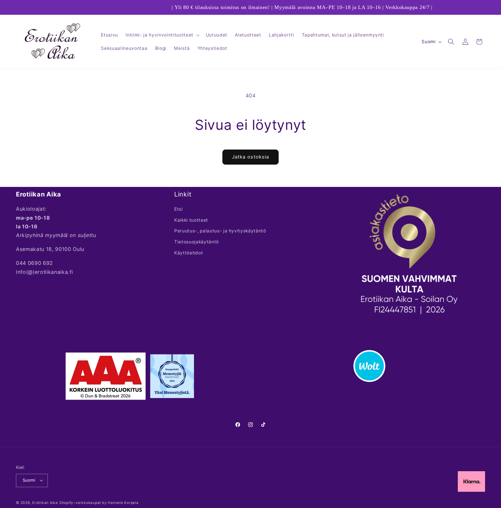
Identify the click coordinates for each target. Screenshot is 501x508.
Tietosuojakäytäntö (196, 242)
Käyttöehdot (188, 253)
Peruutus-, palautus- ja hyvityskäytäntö (220, 231)
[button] (162, 35)
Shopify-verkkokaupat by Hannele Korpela (99, 502)
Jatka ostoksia (250, 157)
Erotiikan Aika (45, 502)
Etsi (178, 209)
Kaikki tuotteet (191, 220)
